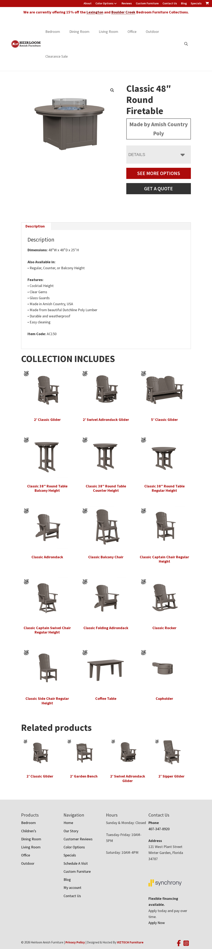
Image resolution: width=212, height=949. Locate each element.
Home (68, 822)
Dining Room (79, 31)
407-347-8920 (159, 828)
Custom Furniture (147, 3)
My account (72, 887)
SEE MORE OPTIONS (158, 173)
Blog (184, 3)
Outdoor (152, 31)
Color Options (104, 3)
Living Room (108, 31)
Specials (196, 3)
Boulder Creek (123, 12)
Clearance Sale (56, 56)
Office (132, 31)
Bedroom (52, 31)
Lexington (95, 12)
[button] (112, 90)
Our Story (71, 831)
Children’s (28, 831)
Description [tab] (35, 226)
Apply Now (156, 922)
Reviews (127, 3)
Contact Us (170, 3)
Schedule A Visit (76, 863)
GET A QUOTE (158, 188)
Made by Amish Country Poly (158, 129)
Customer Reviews (78, 839)
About (88, 3)
